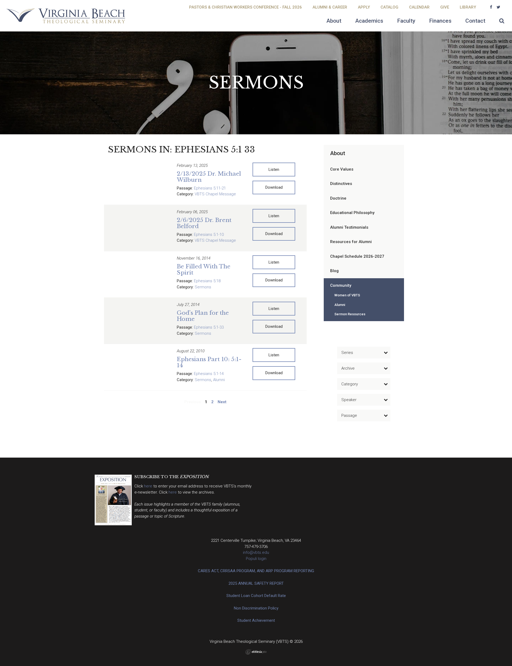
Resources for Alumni (351, 241)
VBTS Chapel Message (215, 194)
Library (468, 7)
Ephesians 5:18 (207, 280)
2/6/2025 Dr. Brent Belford (204, 223)
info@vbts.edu (256, 552)
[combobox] (363, 352)
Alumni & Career (330, 7)
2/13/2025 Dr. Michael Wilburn (209, 176)
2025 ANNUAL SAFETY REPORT (256, 583)
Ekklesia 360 (256, 652)
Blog (334, 270)
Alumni (219, 379)
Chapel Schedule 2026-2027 (357, 256)
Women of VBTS (347, 295)
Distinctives (341, 183)
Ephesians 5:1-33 (209, 327)
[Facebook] (491, 7)
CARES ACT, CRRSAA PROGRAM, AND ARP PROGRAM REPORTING (256, 570)
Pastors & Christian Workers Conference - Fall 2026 (245, 7)
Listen (274, 169)
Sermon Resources (349, 314)
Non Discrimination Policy (256, 608)
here (148, 486)
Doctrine (338, 198)
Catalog (389, 7)
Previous (192, 401)
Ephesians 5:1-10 (209, 234)
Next (222, 401)
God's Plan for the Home (203, 315)
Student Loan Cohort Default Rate (256, 595)
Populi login (256, 558)
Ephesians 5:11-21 (210, 188)
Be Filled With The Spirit (203, 269)
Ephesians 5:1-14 (209, 373)
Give (444, 7)
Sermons (203, 287)
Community (340, 285)
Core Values (341, 169)
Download (274, 187)
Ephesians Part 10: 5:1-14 (209, 362)
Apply (364, 7)
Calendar (419, 7)
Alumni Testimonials (349, 227)
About (337, 153)
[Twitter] (498, 7)
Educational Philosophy (352, 212)
